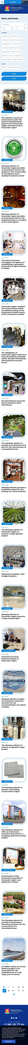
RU (26, 2)
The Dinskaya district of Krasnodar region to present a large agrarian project (12, 533)
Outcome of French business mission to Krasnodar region (10, 659)
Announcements (6, 44)
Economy (4, 47)
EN (23, 2)
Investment (5, 36)
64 (23, 987)
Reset (14, 78)
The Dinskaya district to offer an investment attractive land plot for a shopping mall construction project (13, 834)
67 (13, 991)
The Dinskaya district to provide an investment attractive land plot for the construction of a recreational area (13, 924)
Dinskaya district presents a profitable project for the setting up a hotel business (13, 489)
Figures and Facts (13, 47)
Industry (19, 51)
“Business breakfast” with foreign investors (13, 575)
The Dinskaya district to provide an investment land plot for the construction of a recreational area (13, 446)
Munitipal (16, 67)
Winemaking (18, 55)
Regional (10, 67)
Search (14, 74)
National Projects (6, 59)
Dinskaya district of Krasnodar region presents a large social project (13, 616)
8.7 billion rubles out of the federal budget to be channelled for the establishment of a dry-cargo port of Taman (13, 970)
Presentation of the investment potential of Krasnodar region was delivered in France (12, 879)
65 (4, 991)
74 (19, 991)
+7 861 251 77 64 (14, 1024)
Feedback (13, 2)
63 (19, 987)
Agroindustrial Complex (8, 51)
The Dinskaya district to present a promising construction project (12, 790)
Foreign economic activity (17, 40)
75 (23, 991)
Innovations (5, 40)
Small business (14, 36)
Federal (4, 67)
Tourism (11, 55)
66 (8, 991)
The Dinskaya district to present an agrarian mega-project (13, 747)
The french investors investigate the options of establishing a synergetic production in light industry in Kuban (13, 264)
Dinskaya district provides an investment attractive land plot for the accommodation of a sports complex (13, 703)
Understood (8, 1041)
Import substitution (18, 59)
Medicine (4, 55)
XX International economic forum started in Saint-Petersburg (13, 403)
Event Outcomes (17, 44)
